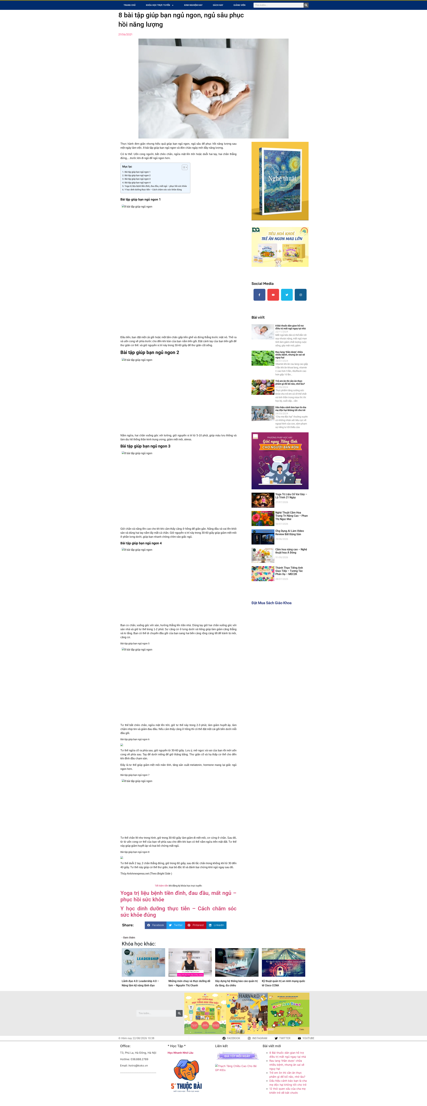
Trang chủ (130, 5)
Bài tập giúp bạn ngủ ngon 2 (137, 175)
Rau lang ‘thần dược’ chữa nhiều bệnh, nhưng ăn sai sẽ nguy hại (290, 355)
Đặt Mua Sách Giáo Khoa (272, 603)
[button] (155, 925)
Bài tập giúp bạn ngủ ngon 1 (137, 172)
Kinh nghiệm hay (193, 5)
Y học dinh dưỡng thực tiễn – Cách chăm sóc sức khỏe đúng (153, 189)
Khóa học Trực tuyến (158, 5)
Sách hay (218, 5)
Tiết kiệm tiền (161, 885)
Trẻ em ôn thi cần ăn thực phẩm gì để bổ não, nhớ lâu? (290, 382)
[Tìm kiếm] (306, 5)
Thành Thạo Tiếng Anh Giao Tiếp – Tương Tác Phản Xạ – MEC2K (289, 571)
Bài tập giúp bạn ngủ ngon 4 (137, 182)
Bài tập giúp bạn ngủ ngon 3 (137, 179)
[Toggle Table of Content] (183, 167)
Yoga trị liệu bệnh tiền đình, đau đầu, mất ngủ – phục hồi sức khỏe (156, 186)
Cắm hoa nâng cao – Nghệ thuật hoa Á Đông (291, 551)
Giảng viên (239, 5)
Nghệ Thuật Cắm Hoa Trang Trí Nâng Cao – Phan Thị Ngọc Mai (291, 515)
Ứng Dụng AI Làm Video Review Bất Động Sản (289, 532)
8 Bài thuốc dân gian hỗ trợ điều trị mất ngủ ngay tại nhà (290, 327)
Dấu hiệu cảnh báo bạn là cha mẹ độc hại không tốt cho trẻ (290, 409)
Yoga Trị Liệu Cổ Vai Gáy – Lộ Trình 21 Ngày (291, 496)
